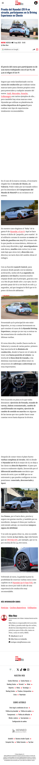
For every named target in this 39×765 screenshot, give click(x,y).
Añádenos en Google (11, 49)
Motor (3, 42)
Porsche (24, 93)
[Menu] (3, 3)
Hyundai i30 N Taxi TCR (22, 583)
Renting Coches (10, 691)
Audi (9, 93)
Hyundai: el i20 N (17, 231)
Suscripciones (25, 718)
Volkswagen (6, 96)
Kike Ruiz (5, 45)
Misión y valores (13, 718)
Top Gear (30, 742)
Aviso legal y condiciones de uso (18, 707)
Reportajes (22, 694)
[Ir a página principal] (19, 3)
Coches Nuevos (25, 681)
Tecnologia (26, 687)
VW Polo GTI (12, 540)
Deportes (11, 687)
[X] (18, 669)
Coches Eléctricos (13, 681)
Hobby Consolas (21, 742)
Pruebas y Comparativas (24, 691)
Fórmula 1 (21, 684)
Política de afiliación (24, 714)
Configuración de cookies (19, 721)
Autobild (10, 738)
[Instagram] (28, 669)
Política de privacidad (12, 711)
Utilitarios (32, 608)
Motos (18, 687)
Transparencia (11, 714)
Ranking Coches (11, 684)
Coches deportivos (18, 608)
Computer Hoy (10, 742)
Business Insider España (22, 738)
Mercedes (16, 93)
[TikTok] (21, 669)
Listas (15, 694)
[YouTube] (24, 669)
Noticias (4, 608)
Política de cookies (26, 711)
